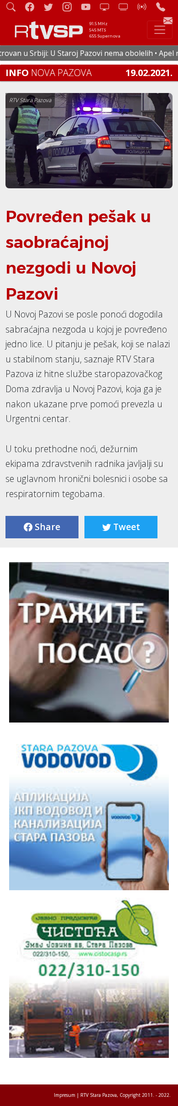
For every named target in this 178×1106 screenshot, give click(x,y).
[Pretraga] (14, 6)
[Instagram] (71, 6)
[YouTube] (89, 6)
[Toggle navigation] (160, 30)
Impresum (64, 1095)
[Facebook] (33, 6)
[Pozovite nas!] (164, 6)
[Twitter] (52, 6)
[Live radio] (145, 6)
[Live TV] (108, 6)
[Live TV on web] (127, 6)
